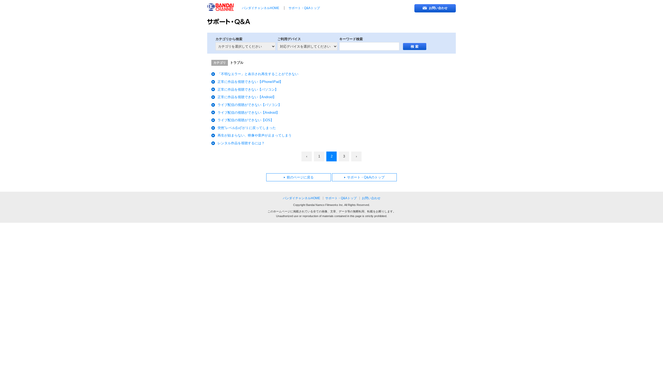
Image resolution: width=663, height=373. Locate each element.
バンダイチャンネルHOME (260, 8)
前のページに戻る (300, 177)
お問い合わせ (438, 8)
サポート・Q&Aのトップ (366, 177)
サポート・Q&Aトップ (304, 8)
